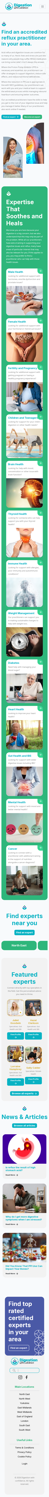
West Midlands (24, 1412)
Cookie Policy (24, 1456)
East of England (24, 1416)
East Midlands (25, 1407)
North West (24, 1398)
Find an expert (9, 117)
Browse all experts (23, 1093)
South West (24, 1430)
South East (24, 1425)
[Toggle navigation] (42, 6)
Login (24, 1463)
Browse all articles (24, 1125)
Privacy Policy (24, 1452)
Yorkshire (24, 1403)
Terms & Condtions (24, 1447)
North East (24, 1394)
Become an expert (32, 117)
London (24, 1421)
